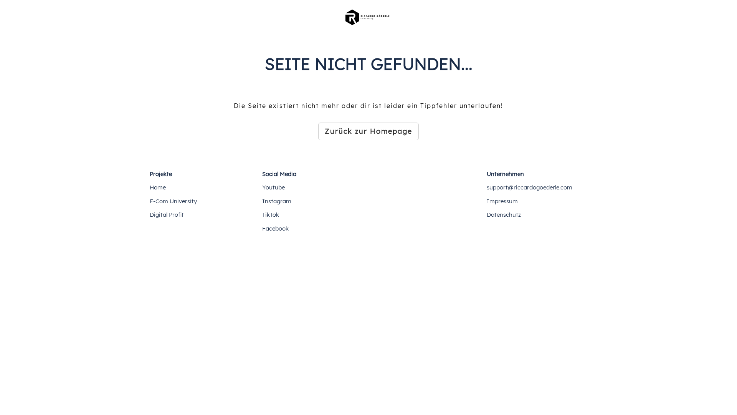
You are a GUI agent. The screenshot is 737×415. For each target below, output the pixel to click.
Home (158, 187)
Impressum (502, 201)
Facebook (275, 228)
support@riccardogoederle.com (529, 187)
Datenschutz (504, 214)
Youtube (273, 187)
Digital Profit (167, 214)
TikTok (270, 214)
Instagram (276, 201)
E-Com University (173, 201)
